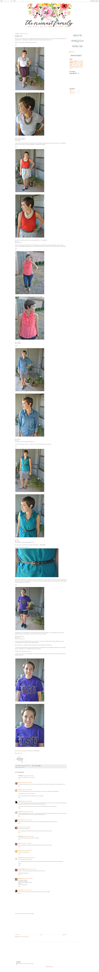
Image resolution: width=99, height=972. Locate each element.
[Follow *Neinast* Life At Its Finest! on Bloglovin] (76, 56)
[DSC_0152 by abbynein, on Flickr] (30, 237)
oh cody (80, 61)
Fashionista (20, 767)
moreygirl (20, 811)
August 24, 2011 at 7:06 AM (28, 775)
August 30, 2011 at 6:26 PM (26, 890)
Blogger (51, 966)
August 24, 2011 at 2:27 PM (29, 836)
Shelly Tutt (20, 878)
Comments (73, 92)
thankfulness (77, 67)
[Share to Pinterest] (40, 765)
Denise (19, 843)
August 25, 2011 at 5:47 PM (28, 878)
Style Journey (21, 857)
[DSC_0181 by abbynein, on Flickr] (30, 747)
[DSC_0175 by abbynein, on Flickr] (30, 492)
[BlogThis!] (36, 765)
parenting (80, 66)
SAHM (73, 67)
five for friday (76, 66)
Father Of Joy (77, 62)
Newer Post (17, 934)
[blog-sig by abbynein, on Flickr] (20, 762)
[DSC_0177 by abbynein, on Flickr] (37, 577)
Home (41, 934)
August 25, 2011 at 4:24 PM (31, 869)
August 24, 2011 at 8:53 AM (27, 782)
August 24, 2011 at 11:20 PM (26, 850)
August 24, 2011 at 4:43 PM (26, 843)
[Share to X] (37, 765)
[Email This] (34, 765)
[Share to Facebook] (38, 765)
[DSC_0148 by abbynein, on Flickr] (30, 90)
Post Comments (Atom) (24, 936)
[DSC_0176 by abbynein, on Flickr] (30, 537)
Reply (19, 778)
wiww (21, 753)
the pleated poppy (22, 750)
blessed (77, 65)
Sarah (19, 819)
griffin (75, 61)
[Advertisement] (41, 924)
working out (71, 65)
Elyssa (19, 890)
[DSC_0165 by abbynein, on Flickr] (30, 339)
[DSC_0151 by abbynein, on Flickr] (30, 192)
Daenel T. (20, 782)
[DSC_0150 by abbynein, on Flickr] (30, 135)
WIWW (23, 767)
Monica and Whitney (22, 869)
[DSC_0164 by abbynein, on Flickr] (30, 294)
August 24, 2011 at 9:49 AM (27, 801)
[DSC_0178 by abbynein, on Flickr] (30, 630)
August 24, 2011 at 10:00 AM (27, 811)
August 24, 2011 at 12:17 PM (26, 819)
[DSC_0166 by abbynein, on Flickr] (30, 391)
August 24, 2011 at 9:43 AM (27, 789)
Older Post (64, 934)
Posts (72, 90)
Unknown (20, 789)
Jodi (19, 827)
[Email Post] (32, 765)
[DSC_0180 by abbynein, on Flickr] (30, 701)
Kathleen (20, 801)
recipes (71, 61)
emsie (19, 850)
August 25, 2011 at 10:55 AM (29, 857)
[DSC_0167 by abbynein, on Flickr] (30, 436)
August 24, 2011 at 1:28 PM (25, 827)
